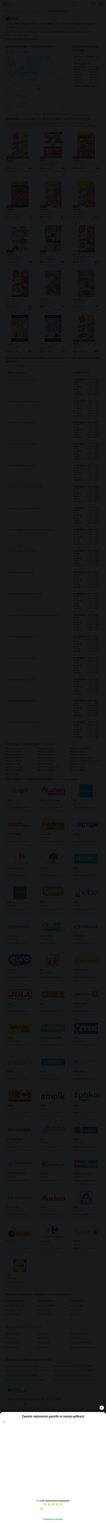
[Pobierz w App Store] (53, 1512)
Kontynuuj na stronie (53, 1519)
